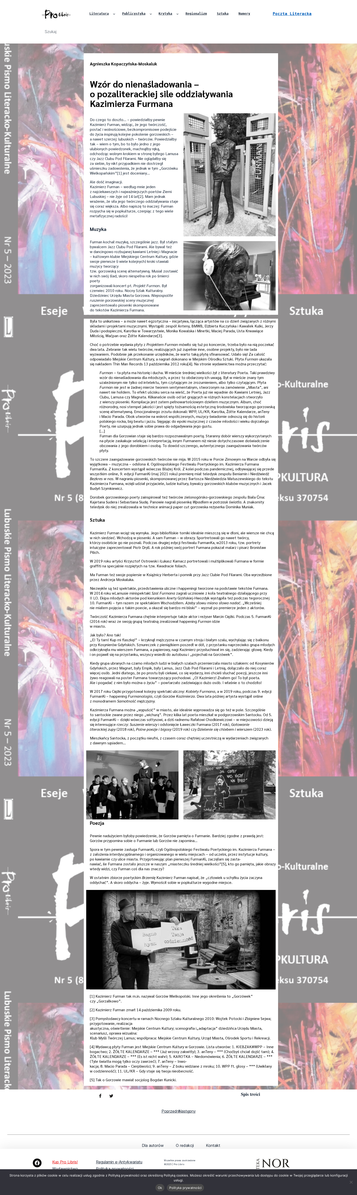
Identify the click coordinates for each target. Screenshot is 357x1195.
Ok (160, 1188)
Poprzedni (171, 1111)
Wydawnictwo (65, 1168)
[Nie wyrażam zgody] (350, 1182)
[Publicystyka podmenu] (151, 14)
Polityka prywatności (115, 1168)
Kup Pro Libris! (65, 1162)
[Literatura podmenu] (114, 14)
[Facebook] (37, 1163)
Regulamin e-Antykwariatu (119, 1162)
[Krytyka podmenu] (177, 14)
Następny (187, 1111)
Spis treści (250, 1094)
